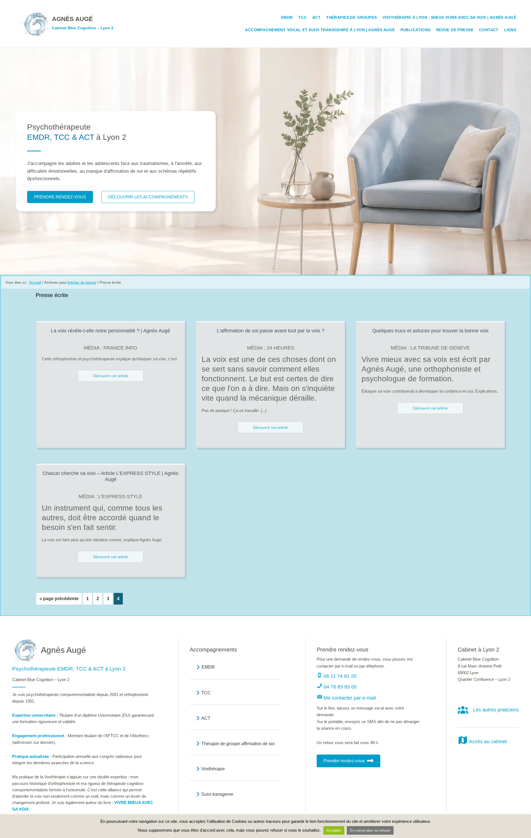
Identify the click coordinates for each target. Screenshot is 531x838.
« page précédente (59, 600)
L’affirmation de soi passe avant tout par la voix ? (270, 330)
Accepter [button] (334, 830)
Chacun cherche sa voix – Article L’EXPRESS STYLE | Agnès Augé (110, 476)
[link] (67, 23)
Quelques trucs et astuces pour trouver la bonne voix (430, 330)
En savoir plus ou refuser (370, 830)
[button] (336, 675)
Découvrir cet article (110, 376)
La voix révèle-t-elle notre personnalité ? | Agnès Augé (110, 330)
